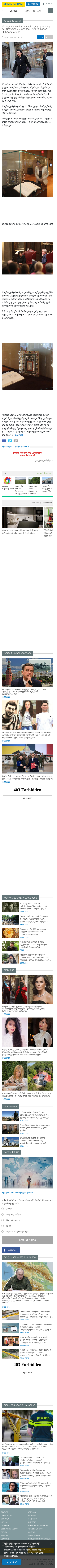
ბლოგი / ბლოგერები (33, 11)
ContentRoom (41, 502)
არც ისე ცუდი (13, 1220)
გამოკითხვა (11, 1152)
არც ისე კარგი (13, 1214)
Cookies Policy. (11, 1556)
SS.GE (5, 473)
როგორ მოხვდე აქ (44, 473)
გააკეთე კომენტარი (44, 460)
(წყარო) (18, 435)
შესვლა (49, 4)
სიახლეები (14, 11)
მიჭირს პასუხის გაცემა (17, 1231)
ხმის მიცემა (27, 1240)
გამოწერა (33, 4)
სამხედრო (10, 1106)
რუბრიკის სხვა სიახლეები (20, 897)
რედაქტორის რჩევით (17, 653)
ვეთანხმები (11, 1562)
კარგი (9, 1209)
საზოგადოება (12, 20)
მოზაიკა (9, 970)
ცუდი (8, 1226)
